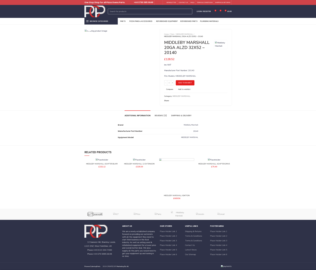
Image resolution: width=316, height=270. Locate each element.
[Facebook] (171, 100)
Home (166, 34)
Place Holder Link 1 (168, 231)
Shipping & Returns (193, 231)
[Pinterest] (177, 100)
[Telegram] (183, 100)
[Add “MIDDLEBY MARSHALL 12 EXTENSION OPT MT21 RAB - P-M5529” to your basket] (155, 168)
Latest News (191, 249)
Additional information (137, 115)
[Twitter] (157, 2)
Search (189, 11)
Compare (169, 89)
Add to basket (185, 83)
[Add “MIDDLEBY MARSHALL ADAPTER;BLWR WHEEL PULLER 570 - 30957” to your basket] (117, 168)
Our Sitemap (190, 254)
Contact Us (190, 245)
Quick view (192, 173)
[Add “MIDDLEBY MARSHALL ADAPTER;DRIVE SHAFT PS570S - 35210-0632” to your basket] (230, 168)
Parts (172, 34)
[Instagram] (160, 2)
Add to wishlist (184, 89)
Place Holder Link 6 (168, 254)
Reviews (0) (161, 115)
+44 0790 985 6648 (143, 2)
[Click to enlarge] (89, 28)
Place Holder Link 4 (168, 245)
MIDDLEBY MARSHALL (184, 34)
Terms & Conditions (193, 236)
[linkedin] (180, 100)
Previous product (221, 35)
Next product (226, 35)
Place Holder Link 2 (168, 236)
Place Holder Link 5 (168, 249)
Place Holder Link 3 (168, 240)
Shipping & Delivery (181, 115)
